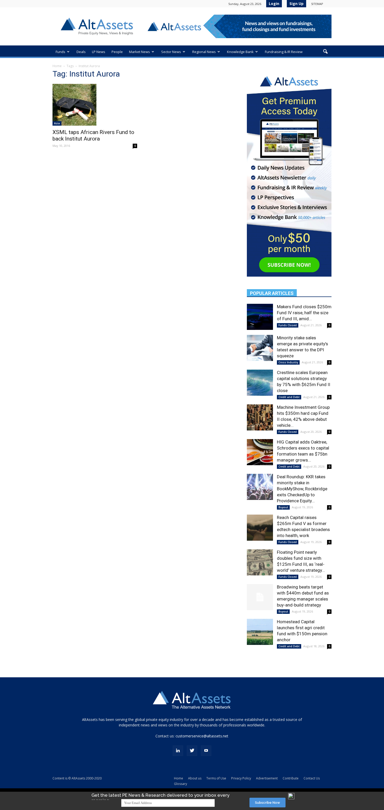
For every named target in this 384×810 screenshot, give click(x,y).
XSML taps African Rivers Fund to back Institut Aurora (93, 135)
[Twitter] (192, 750)
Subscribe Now (267, 803)
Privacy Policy (241, 778)
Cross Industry (288, 362)
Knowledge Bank (240, 51)
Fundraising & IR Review (283, 51)
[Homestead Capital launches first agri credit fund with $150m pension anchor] (260, 632)
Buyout (283, 507)
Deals (81, 51)
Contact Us (312, 778)
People (117, 51)
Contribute (291, 778)
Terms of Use (216, 778)
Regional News (204, 51)
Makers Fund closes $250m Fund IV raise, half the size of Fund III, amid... (304, 312)
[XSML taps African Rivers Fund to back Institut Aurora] (95, 105)
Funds (60, 51)
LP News (98, 51)
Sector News (171, 51)
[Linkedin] (178, 750)
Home (57, 66)
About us (194, 778)
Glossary (180, 784)
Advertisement (267, 778)
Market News (139, 51)
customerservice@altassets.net (202, 735)
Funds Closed (287, 325)
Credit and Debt (289, 397)
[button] (325, 51)
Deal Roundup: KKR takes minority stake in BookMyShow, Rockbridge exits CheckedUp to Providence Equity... (302, 488)
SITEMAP (317, 4)
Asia (57, 123)
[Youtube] (206, 750)
